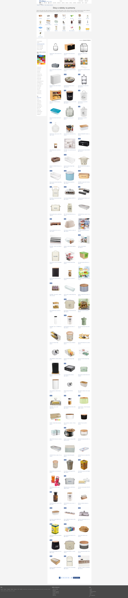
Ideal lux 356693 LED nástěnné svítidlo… (70, 519)
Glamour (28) (39, 100)
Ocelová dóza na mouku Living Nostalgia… (56, 262)
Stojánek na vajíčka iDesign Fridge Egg (69, 246)
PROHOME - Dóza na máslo (54, 406)
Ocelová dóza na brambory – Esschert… (70, 551)
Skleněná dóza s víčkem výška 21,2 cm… (56, 53)
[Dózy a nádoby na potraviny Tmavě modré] (43, 56)
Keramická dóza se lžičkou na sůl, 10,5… (56, 551)
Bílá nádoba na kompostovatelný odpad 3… (56, 198)
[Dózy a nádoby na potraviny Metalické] (38, 57)
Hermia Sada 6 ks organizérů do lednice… (70, 69)
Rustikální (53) (39, 110)
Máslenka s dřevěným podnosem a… (83, 503)
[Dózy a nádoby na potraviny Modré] (39, 56)
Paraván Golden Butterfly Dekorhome (55, 278)
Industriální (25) (39, 101)
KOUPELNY (59, 2)
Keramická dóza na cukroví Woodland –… (70, 342)
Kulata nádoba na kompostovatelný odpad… (70, 310)
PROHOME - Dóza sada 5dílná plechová (70, 149)
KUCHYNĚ (54, 2)
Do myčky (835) (39, 90)
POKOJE (67, 2)
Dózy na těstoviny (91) (40, 83)
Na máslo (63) (39, 68)
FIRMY (46, 2)
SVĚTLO (70, 2)
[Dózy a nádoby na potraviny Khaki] (43, 57)
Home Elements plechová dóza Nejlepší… (84, 471)
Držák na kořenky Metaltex (82, 246)
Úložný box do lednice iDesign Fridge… (69, 262)
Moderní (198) (39, 107)
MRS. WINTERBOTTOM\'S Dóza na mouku (70, 214)
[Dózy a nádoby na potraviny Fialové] (43, 59)
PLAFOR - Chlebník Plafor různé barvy (55, 422)
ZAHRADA (74, 2)
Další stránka (77, 577)
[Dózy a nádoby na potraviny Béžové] (43, 62)
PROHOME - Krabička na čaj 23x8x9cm (84, 567)
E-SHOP (50, 2)
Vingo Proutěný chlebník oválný (82, 535)
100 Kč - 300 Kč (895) (40, 46)
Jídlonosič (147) (39, 93)
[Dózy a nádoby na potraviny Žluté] (38, 63)
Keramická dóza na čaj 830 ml (82, 117)
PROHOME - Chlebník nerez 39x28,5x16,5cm (56, 246)
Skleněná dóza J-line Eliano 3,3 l (68, 117)
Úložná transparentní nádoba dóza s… (83, 85)
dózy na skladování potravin (31, 589)
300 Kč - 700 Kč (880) (40, 48)
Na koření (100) (39, 85)
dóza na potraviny (41, 589)
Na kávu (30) (38, 69)
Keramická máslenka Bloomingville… (69, 455)
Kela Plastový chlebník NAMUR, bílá (55, 519)
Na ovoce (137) (39, 92)
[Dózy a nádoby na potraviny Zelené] (44, 57)
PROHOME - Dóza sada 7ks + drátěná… (56, 294)
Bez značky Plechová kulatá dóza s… (69, 182)
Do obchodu (57, 54)
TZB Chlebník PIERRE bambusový (55, 101)
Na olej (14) (38, 72)
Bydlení (2, 589)
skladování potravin (25, 589)
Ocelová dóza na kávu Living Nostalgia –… (70, 567)
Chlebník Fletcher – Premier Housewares (84, 406)
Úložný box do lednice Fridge (54, 342)
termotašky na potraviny (36, 589)
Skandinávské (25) (39, 111)
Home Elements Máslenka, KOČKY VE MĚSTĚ (71, 198)
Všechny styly (39, 97)
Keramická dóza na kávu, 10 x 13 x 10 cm (70, 101)
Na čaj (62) (38, 71)
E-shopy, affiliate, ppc (56, 592)
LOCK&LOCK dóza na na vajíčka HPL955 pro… (85, 455)
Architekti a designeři (56, 591)
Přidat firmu (54, 595)
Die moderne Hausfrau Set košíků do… (84, 230)
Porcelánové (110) (39, 75)
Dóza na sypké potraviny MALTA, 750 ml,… (84, 551)
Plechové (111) (39, 76)
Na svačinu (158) (39, 74)
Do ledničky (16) (39, 82)
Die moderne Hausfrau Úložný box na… (84, 262)
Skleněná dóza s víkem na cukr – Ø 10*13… (56, 133)
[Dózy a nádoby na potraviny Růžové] (44, 62)
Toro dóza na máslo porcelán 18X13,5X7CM (84, 487)
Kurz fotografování (92, 595)
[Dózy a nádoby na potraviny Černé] (38, 56)
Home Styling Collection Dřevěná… (69, 374)
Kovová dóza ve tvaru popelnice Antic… (70, 471)
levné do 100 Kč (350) (40, 45)
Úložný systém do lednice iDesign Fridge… (56, 182)
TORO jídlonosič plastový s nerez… (55, 487)
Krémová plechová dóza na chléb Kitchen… (56, 214)
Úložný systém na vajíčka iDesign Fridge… (70, 294)
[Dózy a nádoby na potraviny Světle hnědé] (44, 59)
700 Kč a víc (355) (39, 49)
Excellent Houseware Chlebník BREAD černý (84, 149)
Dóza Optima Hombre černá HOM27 (55, 374)
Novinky (38, 42)
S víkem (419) (39, 79)
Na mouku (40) (39, 86)
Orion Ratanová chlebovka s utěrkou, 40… (70, 230)
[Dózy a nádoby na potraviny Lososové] (39, 63)
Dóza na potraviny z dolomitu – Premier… (70, 422)
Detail (61, 54)
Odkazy (91, 590)
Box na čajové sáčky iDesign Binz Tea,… (70, 535)
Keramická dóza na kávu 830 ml (82, 101)
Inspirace (5, 589)
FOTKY (42, 2)
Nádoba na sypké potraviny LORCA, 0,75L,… (84, 294)
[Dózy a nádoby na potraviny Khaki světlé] (38, 60)
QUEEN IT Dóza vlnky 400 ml (82, 422)
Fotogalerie (8, 589)
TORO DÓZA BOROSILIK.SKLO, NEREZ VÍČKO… (71, 406)
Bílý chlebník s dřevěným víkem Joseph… (84, 390)
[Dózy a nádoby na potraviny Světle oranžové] (43, 63)
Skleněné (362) (39, 78)
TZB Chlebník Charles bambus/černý (69, 53)
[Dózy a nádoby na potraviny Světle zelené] (39, 59)
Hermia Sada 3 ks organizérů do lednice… (84, 69)
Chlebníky (49, 589)
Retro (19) (38, 108)
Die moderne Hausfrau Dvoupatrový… (83, 310)
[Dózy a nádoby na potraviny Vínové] (41, 59)
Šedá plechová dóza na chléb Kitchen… (70, 487)
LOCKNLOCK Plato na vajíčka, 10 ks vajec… (56, 455)
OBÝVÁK (63, 2)
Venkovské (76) (39, 104)
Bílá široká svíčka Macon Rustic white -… (84, 326)
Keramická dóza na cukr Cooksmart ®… (56, 471)
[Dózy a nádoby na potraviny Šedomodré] (41, 60)
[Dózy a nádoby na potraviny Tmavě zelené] (44, 56)
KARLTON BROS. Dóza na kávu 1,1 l (69, 326)
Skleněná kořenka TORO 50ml (68, 390)
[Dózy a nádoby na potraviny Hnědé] (41, 57)
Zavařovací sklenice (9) (40, 81)
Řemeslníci (54, 590)
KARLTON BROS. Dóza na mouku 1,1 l (70, 503)
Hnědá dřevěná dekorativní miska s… (69, 85)
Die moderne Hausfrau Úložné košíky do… (84, 278)
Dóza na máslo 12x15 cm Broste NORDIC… (56, 69)
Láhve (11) (38, 89)
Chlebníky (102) (39, 67)
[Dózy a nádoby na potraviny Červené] (43, 60)
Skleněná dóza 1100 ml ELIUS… (83, 53)
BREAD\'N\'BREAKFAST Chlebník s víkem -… (85, 133)
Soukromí (91, 592)
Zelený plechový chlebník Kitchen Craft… (84, 374)
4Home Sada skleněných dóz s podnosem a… (85, 342)
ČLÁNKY (86, 2)
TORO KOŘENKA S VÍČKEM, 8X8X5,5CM (56, 358)
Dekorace (15, 589)
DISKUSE (41, 4)
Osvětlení (21, 589)
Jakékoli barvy (39, 54)
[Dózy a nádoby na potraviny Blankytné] (41, 56)
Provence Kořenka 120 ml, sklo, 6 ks (55, 230)
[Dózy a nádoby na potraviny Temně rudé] (39, 57)
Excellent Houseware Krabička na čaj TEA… (84, 198)
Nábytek (12, 589)
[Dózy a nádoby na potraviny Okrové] (44, 63)
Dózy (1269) (38, 88)
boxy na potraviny (46, 589)
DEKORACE (79, 2)
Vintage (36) (38, 114)
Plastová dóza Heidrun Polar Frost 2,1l (55, 117)
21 (71, 577)
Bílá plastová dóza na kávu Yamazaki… (55, 85)
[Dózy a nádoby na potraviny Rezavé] (38, 62)
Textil (18, 589)
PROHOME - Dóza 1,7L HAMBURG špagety (56, 326)
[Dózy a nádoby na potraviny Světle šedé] (41, 62)
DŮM (83, 2)
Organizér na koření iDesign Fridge (69, 358)
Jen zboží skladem (39, 41)
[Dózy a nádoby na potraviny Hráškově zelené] (39, 62)
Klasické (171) (39, 103)
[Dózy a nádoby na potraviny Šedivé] (39, 60)
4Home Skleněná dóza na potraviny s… (55, 149)
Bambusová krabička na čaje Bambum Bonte (56, 567)
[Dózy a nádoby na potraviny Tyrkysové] (38, 59)
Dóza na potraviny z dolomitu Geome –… (56, 390)
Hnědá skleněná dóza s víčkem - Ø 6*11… (56, 503)
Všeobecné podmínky (93, 591)
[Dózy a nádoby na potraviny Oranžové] (41, 63)
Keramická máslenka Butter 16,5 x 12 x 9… (84, 519)
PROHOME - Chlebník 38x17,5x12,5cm (84, 182)
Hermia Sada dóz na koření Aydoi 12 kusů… (70, 133)
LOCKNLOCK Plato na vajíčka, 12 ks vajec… (84, 214)
